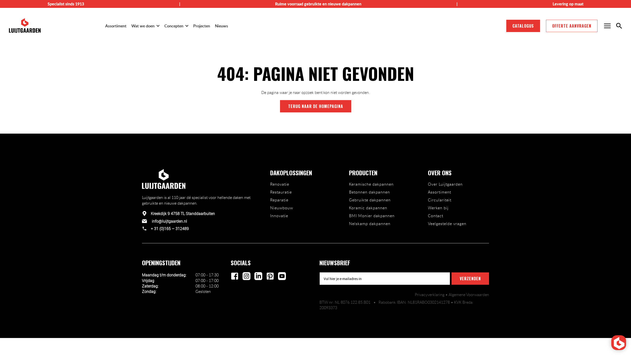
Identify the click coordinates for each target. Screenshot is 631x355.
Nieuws (221, 26)
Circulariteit (439, 200)
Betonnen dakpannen (369, 192)
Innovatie (279, 216)
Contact (435, 216)
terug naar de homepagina (315, 106)
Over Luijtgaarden (445, 184)
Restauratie (281, 192)
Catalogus (523, 26)
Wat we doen (143, 26)
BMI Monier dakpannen (372, 216)
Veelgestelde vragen (447, 224)
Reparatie (279, 200)
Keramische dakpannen (371, 184)
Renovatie (279, 184)
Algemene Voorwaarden (469, 294)
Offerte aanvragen (571, 26)
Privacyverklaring (430, 294)
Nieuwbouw (281, 208)
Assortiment (115, 26)
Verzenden (470, 279)
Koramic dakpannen (368, 208)
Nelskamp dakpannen (369, 224)
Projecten (201, 26)
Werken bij (438, 208)
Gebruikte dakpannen (370, 200)
